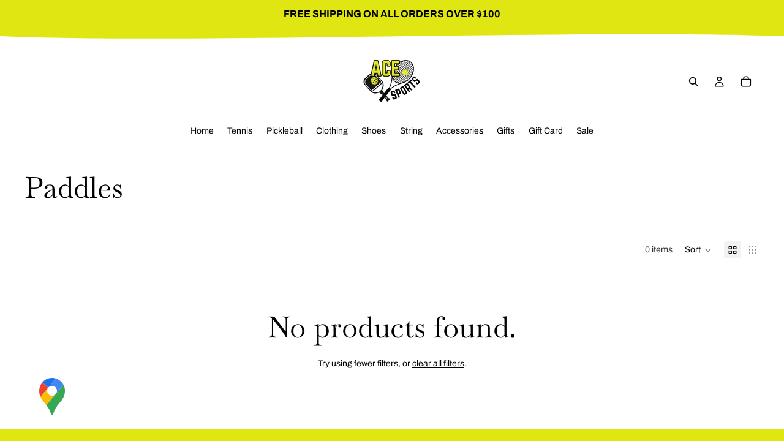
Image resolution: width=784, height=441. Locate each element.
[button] (698, 249)
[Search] (693, 81)
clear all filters (438, 363)
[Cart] (746, 81)
